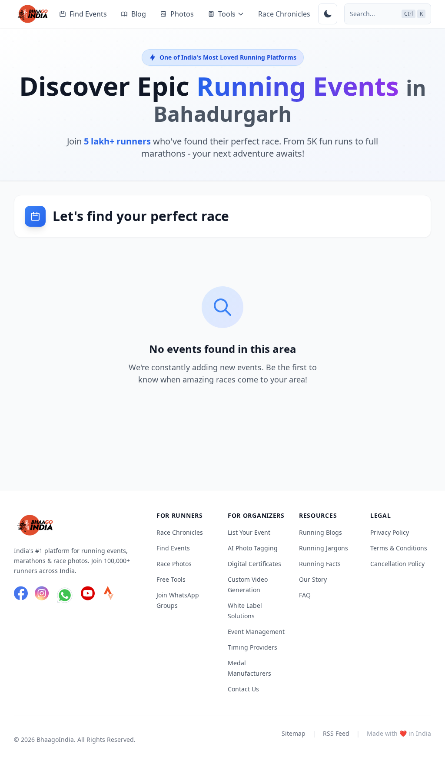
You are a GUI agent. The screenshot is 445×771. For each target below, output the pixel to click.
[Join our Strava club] (109, 596)
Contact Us (243, 689)
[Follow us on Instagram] (42, 596)
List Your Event (249, 532)
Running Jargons (323, 548)
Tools (227, 14)
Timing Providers (252, 647)
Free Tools (171, 579)
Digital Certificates (254, 564)
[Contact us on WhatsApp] (65, 596)
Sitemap (294, 733)
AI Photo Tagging (253, 548)
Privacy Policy (389, 532)
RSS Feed (336, 733)
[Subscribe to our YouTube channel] (88, 596)
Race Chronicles (284, 14)
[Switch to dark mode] (327, 13)
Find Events (88, 14)
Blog (138, 14)
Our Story (313, 579)
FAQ (305, 595)
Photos (182, 14)
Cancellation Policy (397, 564)
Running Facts (320, 564)
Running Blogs (320, 532)
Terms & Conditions (398, 548)
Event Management (256, 631)
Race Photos (174, 564)
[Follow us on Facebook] (21, 596)
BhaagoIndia (55, 739)
